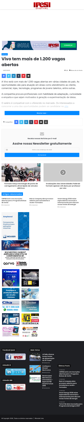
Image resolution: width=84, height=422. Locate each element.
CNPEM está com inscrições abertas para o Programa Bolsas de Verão (14, 201)
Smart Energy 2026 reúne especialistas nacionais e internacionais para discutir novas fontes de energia (68, 201)
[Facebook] (4, 76)
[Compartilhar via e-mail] (28, 76)
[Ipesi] (42, 5)
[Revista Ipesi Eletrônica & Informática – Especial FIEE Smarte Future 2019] (35, 378)
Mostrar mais (41, 113)
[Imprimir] (46, 122)
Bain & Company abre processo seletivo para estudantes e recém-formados (41, 201)
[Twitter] (9, 76)
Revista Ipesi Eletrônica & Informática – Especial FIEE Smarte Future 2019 (47, 381)
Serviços (4, 54)
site (66, 106)
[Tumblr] (18, 76)
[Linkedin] (14, 76)
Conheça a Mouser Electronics (46, 368)
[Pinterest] (23, 76)
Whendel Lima (39, 418)
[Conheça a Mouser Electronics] (35, 369)
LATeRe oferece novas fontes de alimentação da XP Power (48, 357)
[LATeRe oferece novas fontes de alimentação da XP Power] (35, 357)
